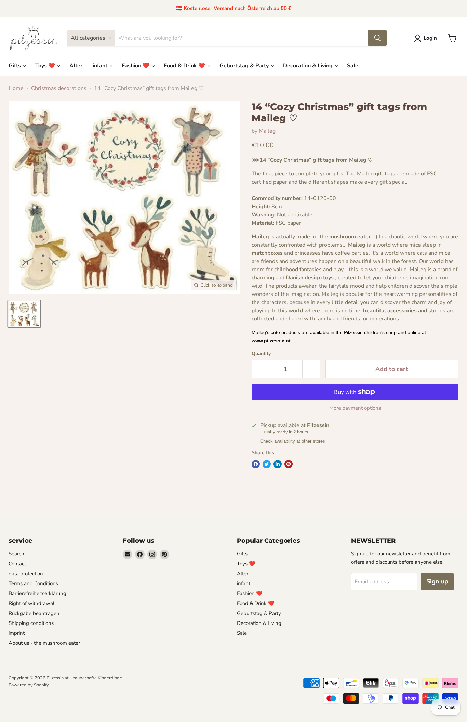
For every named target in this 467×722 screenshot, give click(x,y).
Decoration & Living (308, 65)
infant (101, 65)
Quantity (261, 353)
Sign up (437, 581)
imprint (17, 633)
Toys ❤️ (45, 65)
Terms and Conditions (33, 583)
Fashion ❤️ (136, 65)
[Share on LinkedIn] (277, 464)
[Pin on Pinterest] (288, 464)
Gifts (15, 65)
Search (16, 553)
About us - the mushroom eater (44, 643)
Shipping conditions (31, 623)
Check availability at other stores (292, 441)
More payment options (355, 408)
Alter (75, 65)
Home (16, 88)
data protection (26, 573)
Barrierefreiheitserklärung (37, 593)
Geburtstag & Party (244, 65)
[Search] (377, 38)
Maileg (267, 131)
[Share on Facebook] (256, 464)
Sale (352, 65)
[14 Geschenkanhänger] (24, 313)
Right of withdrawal (31, 603)
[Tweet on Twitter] (267, 464)
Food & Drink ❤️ (185, 65)
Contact (17, 563)
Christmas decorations (58, 88)
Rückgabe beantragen (34, 613)
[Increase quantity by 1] (311, 369)
